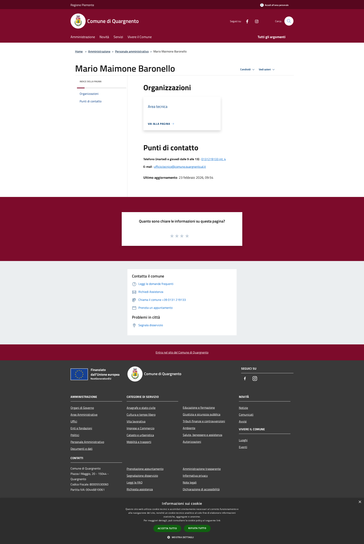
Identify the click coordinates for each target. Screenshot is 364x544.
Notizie (243, 407)
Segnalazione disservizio (142, 475)
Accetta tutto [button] (167, 528)
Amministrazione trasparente (202, 468)
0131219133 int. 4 (213, 159)
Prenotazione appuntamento (145, 468)
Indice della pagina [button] (90, 81)
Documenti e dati (82, 448)
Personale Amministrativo (87, 442)
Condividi (245, 69)
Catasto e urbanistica (140, 435)
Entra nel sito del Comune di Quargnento (182, 352)
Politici (75, 435)
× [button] (359, 502)
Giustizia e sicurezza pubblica (201, 414)
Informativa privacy (195, 475)
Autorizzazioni (192, 441)
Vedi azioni (265, 69)
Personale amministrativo (132, 51)
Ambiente (189, 428)
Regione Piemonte (82, 5)
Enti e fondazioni (81, 428)
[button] (182, 537)
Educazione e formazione (199, 407)
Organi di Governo (82, 407)
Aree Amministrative (84, 414)
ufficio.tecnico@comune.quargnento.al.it (180, 166)
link (218, 520)
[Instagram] (255, 21)
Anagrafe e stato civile (141, 407)
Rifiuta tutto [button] (197, 528)
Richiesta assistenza (140, 489)
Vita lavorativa (136, 421)
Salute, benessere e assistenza (202, 435)
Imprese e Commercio (140, 428)
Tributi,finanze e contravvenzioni (204, 421)
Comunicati (246, 414)
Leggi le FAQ (135, 482)
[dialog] (182, 521)
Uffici (74, 421)
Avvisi (243, 421)
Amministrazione (99, 51)
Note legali (190, 482)
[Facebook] (245, 21)
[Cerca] (288, 21)
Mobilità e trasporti (139, 442)
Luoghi (243, 440)
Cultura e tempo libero (141, 414)
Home (79, 51)
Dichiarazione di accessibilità (201, 489)
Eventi (243, 447)
